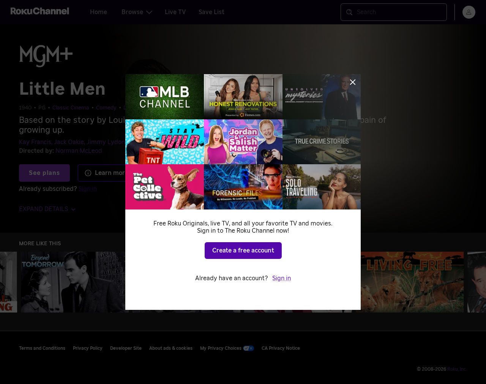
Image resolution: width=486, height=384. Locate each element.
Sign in (281, 278)
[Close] (353, 82)
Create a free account (243, 251)
